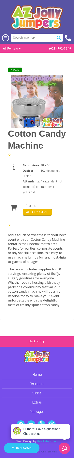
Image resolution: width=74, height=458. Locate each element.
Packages (37, 411)
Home (37, 374)
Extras (37, 402)
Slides (37, 393)
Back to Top (37, 341)
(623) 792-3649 (60, 48)
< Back (14, 70)
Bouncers (37, 384)
